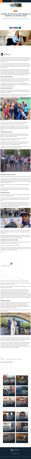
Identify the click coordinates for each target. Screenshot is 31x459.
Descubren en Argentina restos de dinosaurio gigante (22, 440)
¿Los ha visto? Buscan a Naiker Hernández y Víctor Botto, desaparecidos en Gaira (9, 392)
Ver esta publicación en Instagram (5, 265)
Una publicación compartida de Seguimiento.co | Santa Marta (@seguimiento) (11, 278)
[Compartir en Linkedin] (16, 28)
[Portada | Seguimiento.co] (15, 450)
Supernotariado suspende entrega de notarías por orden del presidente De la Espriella (9, 428)
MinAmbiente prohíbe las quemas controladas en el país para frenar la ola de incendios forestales (8, 439)
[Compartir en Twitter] (12, 28)
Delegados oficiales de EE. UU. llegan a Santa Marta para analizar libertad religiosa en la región (9, 403)
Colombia (5, 423)
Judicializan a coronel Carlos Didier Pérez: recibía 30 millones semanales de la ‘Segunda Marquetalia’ (9, 417)
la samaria (6, 374)
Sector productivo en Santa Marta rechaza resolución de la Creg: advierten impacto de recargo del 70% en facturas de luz (9, 381)
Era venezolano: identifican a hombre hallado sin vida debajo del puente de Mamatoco (22, 403)
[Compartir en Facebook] (10, 28)
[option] (15, 38)
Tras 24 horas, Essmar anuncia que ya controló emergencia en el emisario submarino (22, 392)
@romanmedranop (8, 54)
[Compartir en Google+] (14, 28)
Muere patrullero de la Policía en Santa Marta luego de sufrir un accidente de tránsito (22, 381)
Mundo (18, 434)
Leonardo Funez (17, 458)
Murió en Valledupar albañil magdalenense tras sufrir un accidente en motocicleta (21, 418)
